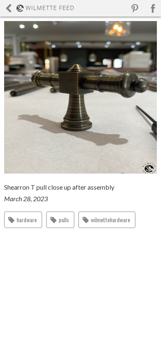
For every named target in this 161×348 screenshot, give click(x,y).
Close (39, 8)
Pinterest (135, 8)
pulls (64, 219)
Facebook (153, 8)
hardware (27, 219)
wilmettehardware (110, 219)
